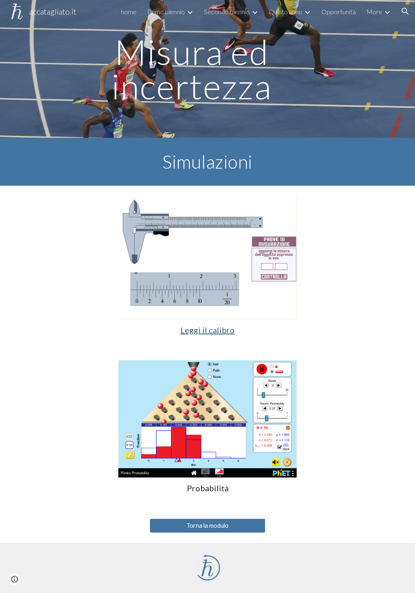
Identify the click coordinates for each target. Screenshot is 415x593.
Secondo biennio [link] (227, 11)
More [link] (374, 11)
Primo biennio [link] (166, 11)
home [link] (129, 11)
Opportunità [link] (338, 11)
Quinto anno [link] (285, 11)
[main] (192, 69)
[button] (405, 11)
